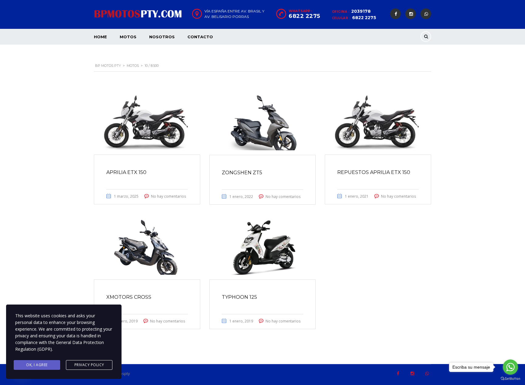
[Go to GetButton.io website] (510, 379)
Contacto (200, 36)
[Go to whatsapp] (510, 367)
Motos (128, 36)
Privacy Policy (89, 364)
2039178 (361, 11)
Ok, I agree (37, 364)
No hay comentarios (168, 196)
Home (100, 36)
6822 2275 (364, 17)
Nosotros (162, 36)
